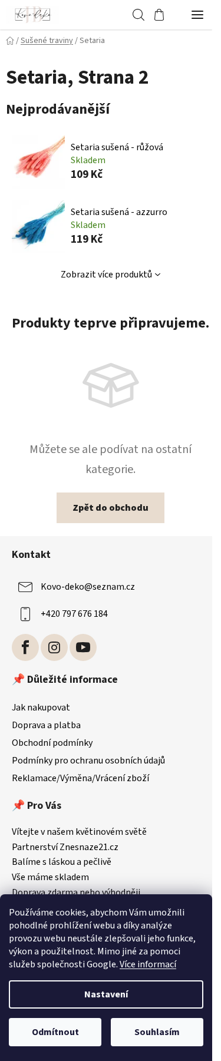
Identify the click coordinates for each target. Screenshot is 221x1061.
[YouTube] (83, 647)
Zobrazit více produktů (106, 274)
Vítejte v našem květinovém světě (79, 832)
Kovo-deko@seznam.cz (88, 586)
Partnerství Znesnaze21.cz (65, 847)
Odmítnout (55, 1032)
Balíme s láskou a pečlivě (61, 862)
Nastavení (106, 994)
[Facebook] (25, 647)
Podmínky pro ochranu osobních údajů (88, 760)
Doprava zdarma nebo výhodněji (76, 893)
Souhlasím (157, 1032)
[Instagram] (54, 647)
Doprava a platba (46, 725)
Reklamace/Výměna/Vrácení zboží (80, 778)
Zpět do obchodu (110, 507)
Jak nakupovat (41, 707)
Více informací (148, 964)
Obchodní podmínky (52, 742)
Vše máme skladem (50, 877)
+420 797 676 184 (74, 613)
